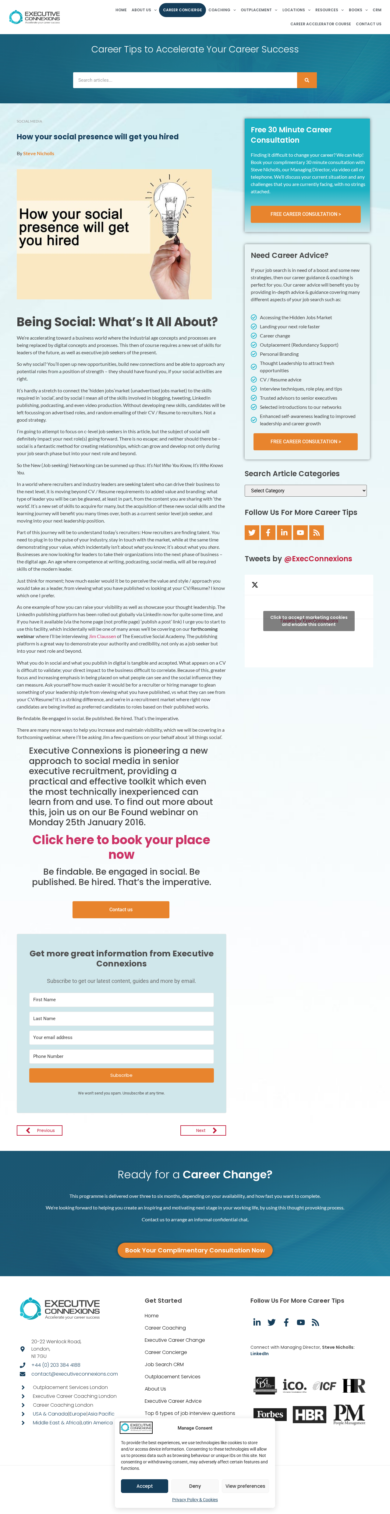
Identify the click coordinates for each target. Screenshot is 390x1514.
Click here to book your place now (121, 847)
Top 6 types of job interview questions (190, 1413)
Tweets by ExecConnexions (309, 620)
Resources (326, 9)
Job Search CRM (164, 1364)
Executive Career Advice (173, 1401)
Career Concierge (182, 9)
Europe (77, 1413)
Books (355, 9)
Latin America (97, 1422)
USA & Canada (50, 1413)
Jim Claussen (102, 636)
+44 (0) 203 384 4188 (55, 1365)
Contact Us (368, 24)
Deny (195, 1486)
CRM (377, 9)
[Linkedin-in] (284, 532)
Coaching (219, 9)
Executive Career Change (175, 1340)
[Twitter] (252, 532)
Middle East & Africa (56, 1422)
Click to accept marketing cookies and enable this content (309, 620)
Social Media (29, 121)
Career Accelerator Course (320, 24)
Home (121, 9)
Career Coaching (165, 1327)
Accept (144, 1486)
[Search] (307, 80)
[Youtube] (300, 532)
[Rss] (316, 532)
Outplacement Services (172, 1376)
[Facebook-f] (268, 532)
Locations (293, 9)
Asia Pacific (101, 1413)
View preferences (245, 1486)
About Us (141, 9)
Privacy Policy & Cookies (195, 1499)
